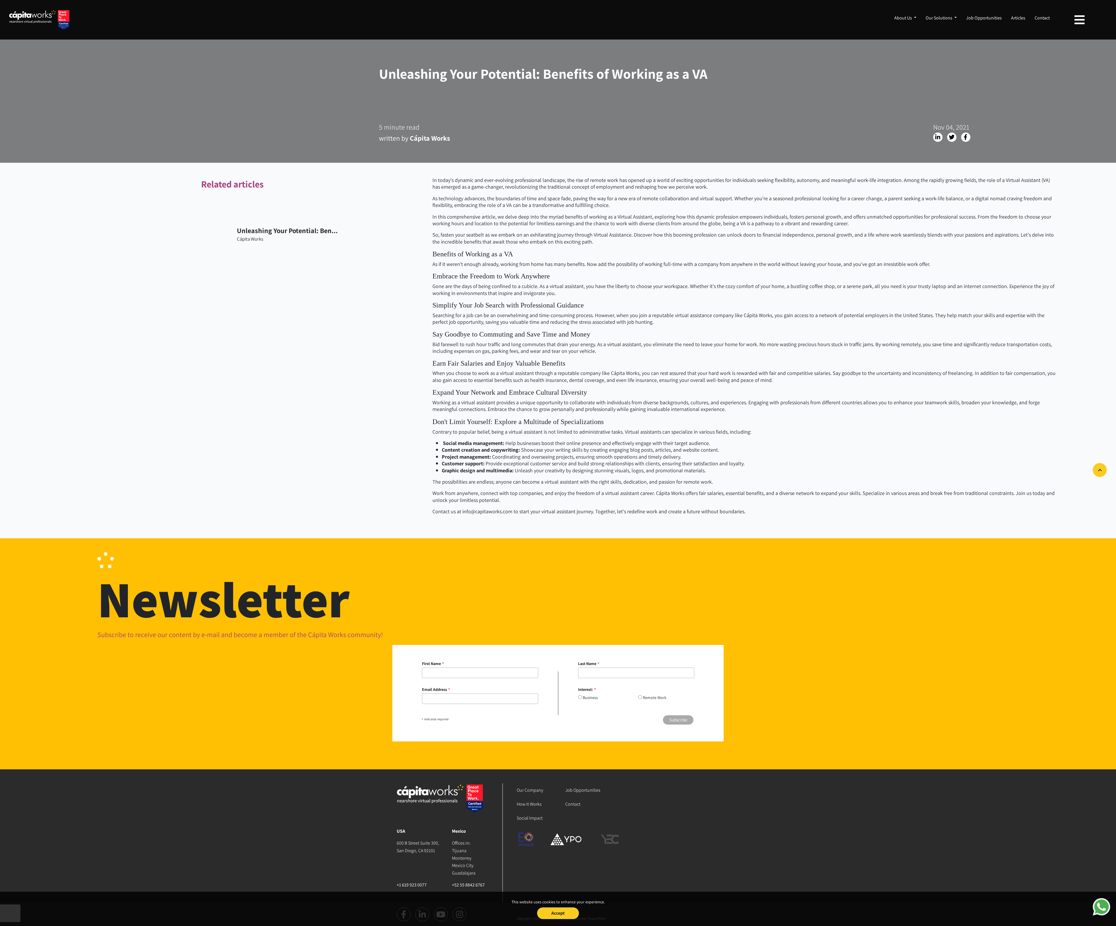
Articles (1018, 18)
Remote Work (654, 697)
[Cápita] (440, 805)
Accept (558, 913)
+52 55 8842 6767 (468, 885)
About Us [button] (903, 18)
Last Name (589, 663)
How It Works (529, 804)
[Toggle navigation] (1079, 20)
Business (590, 697)
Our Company (530, 790)
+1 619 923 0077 (412, 885)
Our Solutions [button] (939, 18)
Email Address (436, 689)
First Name (433, 663)
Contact (1042, 18)
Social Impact (530, 818)
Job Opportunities (984, 18)
